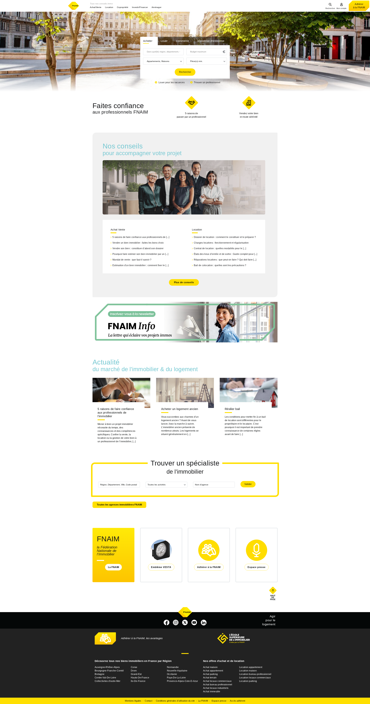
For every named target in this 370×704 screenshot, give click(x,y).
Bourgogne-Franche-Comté (109, 670)
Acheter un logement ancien (179, 409)
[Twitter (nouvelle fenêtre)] (185, 622)
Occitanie (172, 674)
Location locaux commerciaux (255, 677)
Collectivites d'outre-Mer (107, 681)
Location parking (248, 681)
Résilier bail (232, 409)
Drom (134, 670)
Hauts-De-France (140, 677)
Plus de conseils (184, 282)
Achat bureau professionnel (217, 684)
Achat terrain (210, 677)
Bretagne (99, 674)
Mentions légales (133, 701)
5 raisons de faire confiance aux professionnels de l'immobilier (116, 412)
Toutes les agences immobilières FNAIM (119, 504)
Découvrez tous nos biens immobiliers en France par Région (133, 661)
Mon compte (341, 8)
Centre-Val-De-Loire (105, 677)
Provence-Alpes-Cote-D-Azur (182, 681)
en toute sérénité (248, 115)
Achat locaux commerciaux (217, 681)
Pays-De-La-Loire (176, 677)
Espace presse (219, 701)
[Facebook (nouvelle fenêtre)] (166, 622)
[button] (95, 7)
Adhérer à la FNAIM (359, 6)
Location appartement (250, 667)
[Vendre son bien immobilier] (249, 102)
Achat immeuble (211, 691)
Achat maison (210, 667)
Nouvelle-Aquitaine (177, 670)
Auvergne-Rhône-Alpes (107, 667)
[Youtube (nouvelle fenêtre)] (194, 622)
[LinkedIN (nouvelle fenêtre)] (203, 622)
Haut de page (273, 597)
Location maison (248, 670)
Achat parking (210, 674)
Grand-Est (136, 674)
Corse (134, 667)
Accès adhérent (237, 701)
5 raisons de (191, 115)
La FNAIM (113, 567)
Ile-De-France (138, 681)
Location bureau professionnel (255, 674)
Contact (148, 701)
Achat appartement (213, 670)
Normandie (173, 667)
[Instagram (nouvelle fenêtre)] (175, 622)
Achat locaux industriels (215, 688)
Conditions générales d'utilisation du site (175, 701)
